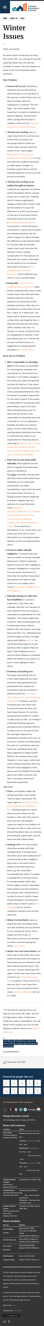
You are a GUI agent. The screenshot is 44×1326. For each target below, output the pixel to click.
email (13, 1305)
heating (17, 1041)
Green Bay (28, 515)
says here (30, 640)
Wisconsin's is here (16, 154)
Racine (19, 519)
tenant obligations (31, 1043)
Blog (22, 18)
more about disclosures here (21, 222)
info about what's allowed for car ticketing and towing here (24, 697)
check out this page (23, 992)
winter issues (25, 1041)
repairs (6, 1041)
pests (11, 1041)
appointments (31, 1141)
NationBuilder (18, 1310)
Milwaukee (18, 515)
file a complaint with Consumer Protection (21, 270)
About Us (13, 18)
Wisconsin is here (30, 802)
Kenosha (11, 519)
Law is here (19, 946)
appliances (7, 1043)
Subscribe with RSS (16, 1062)
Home (5, 18)
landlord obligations (18, 1043)
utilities (33, 1041)
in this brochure (26, 349)
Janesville (31, 522)
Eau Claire (21, 522)
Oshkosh (11, 522)
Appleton (27, 519)
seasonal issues (8, 1046)
